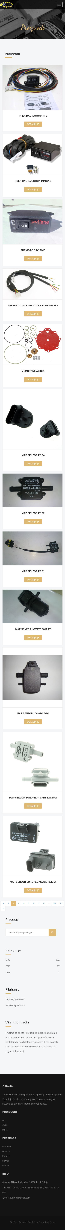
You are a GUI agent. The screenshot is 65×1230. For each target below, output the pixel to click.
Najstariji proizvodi (15, 1005)
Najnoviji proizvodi (15, 998)
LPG (32, 959)
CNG (32, 966)
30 (61, 903)
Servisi (5, 1160)
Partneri (6, 1156)
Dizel (32, 972)
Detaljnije (33, 124)
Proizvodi (6, 1146)
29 (55, 903)
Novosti (6, 1151)
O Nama (6, 1165)
